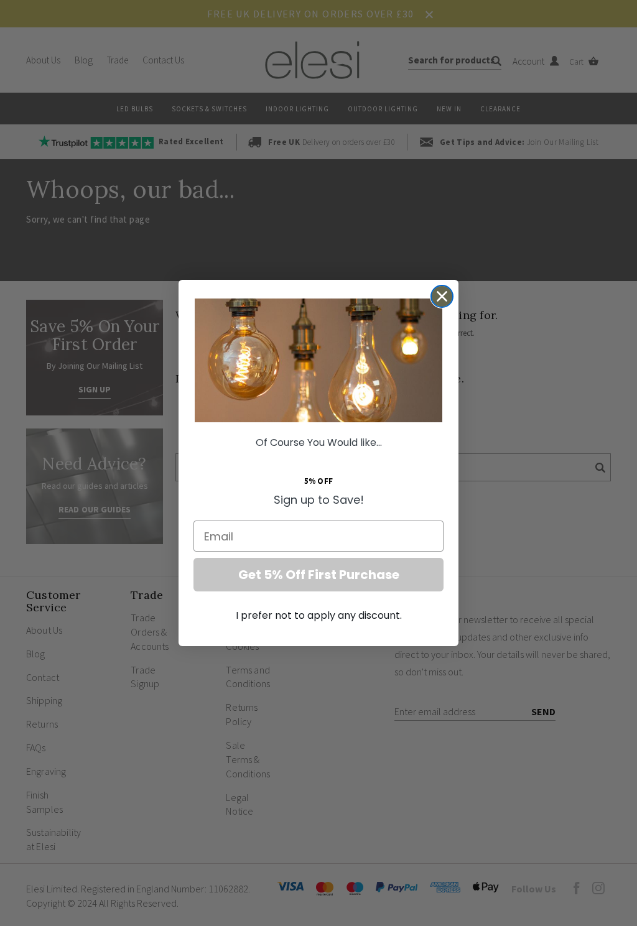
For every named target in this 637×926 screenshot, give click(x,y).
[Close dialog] (441, 296)
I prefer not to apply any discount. (319, 615)
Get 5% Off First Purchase (318, 574)
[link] (318, 360)
